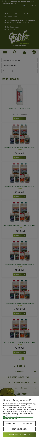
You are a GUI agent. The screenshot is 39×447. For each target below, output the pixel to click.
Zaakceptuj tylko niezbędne (19, 423)
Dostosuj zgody (19, 429)
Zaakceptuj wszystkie (19, 435)
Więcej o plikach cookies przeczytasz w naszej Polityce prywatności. (18, 418)
